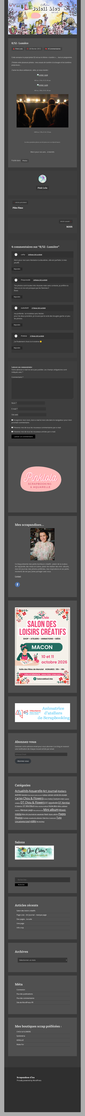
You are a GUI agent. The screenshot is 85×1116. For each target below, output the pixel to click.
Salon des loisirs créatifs (26, 910)
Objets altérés (53, 814)
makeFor (17, 810)
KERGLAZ (20, 1040)
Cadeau (44, 795)
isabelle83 (25, 308)
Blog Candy (31, 795)
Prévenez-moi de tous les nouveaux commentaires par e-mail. (37, 427)
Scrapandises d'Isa (26, 1077)
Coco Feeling (48, 799)
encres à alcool (43, 806)
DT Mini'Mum (29, 806)
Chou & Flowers (33, 798)
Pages (62, 814)
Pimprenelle (25, 280)
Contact (18, 576)
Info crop (20, 928)
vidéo (33, 821)
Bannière (25, 795)
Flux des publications (25, 994)
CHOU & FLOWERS (24, 1032)
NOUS (69, 226)
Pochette (26, 818)
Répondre (17, 269)
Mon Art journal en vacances (33, 814)
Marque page (26, 810)
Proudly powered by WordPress (29, 1080)
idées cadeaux (62, 806)
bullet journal (38, 795)
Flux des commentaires (25, 998)
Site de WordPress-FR (25, 1002)
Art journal (50, 791)
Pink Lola (18, 49)
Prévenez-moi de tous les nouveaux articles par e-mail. (34, 432)
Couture (56, 798)
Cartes (19, 798)
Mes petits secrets (38, 810)
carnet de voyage (60, 795)
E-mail (15, 409)
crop (62, 798)
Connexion (21, 990)
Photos (24, 161)
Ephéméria (21, 1036)
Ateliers (62, 791)
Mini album (51, 810)
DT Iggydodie (51, 802)
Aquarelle (35, 791)
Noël (46, 814)
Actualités (21, 791)
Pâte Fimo (18, 207)
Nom (14, 403)
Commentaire (17, 377)
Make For (20, 1044)
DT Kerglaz (64, 802)
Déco (36, 806)
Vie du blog (40, 822)
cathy (23, 254)
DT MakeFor (18, 806)
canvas (50, 795)
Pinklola (24, 336)
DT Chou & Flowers (32, 802)
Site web (15, 415)
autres (18, 794)
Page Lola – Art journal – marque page (32, 915)
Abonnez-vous (23, 761)
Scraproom (52, 818)
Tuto (59, 817)
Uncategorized (22, 821)
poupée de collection (35, 818)
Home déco (53, 806)
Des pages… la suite (24, 919)
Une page (20, 923)
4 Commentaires (54, 49)
